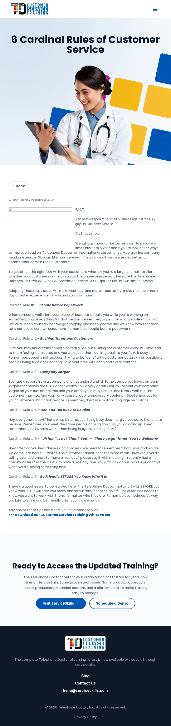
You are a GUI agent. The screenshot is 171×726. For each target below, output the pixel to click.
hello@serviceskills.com (85, 690)
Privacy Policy (85, 717)
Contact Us (85, 683)
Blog (85, 676)
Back (20, 186)
